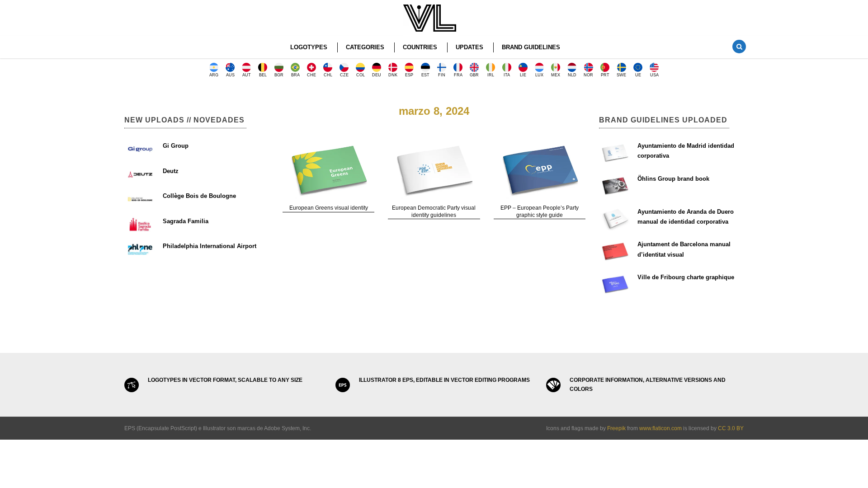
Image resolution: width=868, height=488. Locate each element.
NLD (572, 75)
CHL (328, 75)
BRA (295, 75)
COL (360, 75)
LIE (523, 75)
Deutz (171, 171)
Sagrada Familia (185, 221)
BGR (278, 75)
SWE (621, 75)
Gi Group (176, 145)
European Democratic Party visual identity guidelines (434, 211)
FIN (441, 75)
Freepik (616, 428)
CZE (344, 75)
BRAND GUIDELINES (531, 47)
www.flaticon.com (660, 428)
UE (638, 75)
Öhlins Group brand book (673, 178)
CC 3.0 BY (731, 428)
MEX (555, 75)
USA (654, 75)
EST (425, 75)
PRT (605, 75)
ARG (213, 75)
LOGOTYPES (308, 47)
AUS (230, 75)
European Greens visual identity (328, 208)
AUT (246, 75)
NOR (588, 75)
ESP (409, 75)
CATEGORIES (365, 47)
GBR (474, 75)
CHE (311, 75)
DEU (376, 75)
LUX (539, 75)
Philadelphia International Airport (209, 246)
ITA (507, 75)
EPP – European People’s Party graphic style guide (539, 211)
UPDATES (469, 47)
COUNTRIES (420, 47)
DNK (392, 75)
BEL (263, 75)
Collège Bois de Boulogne (199, 195)
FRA (458, 75)
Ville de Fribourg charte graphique (685, 277)
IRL (490, 75)
